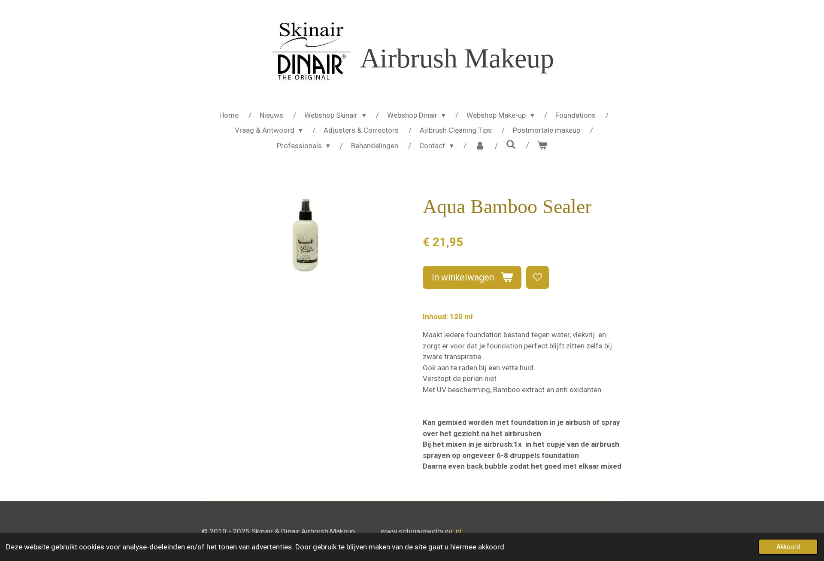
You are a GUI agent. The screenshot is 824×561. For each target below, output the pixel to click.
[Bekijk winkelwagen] (542, 146)
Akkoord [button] (788, 547)
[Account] (480, 146)
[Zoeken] (511, 144)
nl (458, 531)
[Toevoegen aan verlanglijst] (537, 277)
